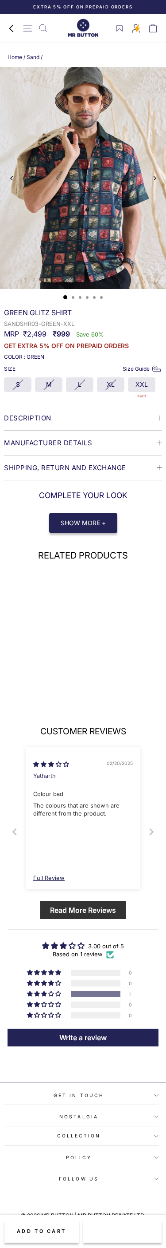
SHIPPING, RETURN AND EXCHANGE (65, 468)
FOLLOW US (79, 1178)
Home (15, 57)
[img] (51, 764)
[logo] (83, 28)
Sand (33, 57)
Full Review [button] (49, 878)
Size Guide (136, 368)
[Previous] (11, 178)
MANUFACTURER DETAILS (48, 443)
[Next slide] (151, 832)
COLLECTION (79, 1135)
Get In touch (79, 1095)
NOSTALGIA (78, 1116)
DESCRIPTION (27, 418)
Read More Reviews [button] (83, 910)
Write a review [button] (83, 1037)
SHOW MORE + (83, 523)
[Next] (154, 178)
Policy (79, 1157)
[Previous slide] (15, 832)
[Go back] (11, 28)
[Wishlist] (119, 28)
